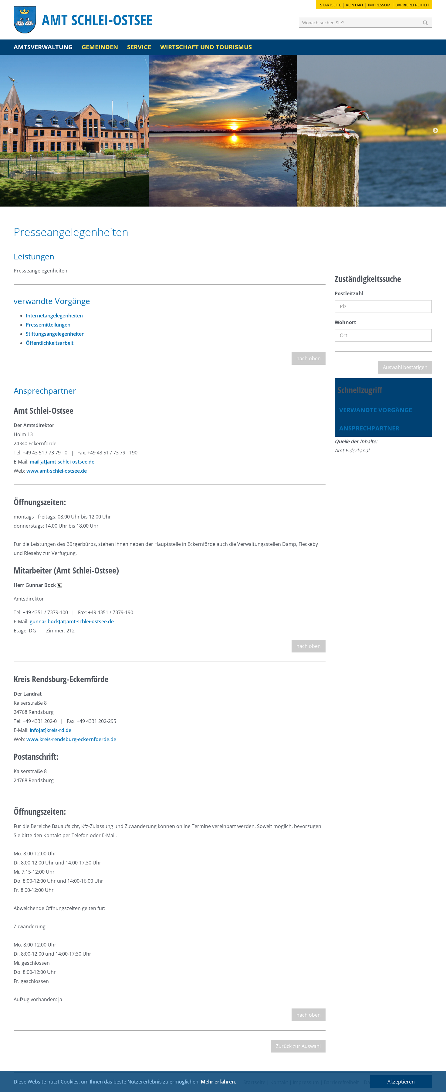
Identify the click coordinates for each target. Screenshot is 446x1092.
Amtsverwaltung (43, 47)
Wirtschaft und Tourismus (206, 47)
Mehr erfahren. (218, 1081)
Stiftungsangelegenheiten (55, 333)
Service (139, 47)
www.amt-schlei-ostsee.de (56, 470)
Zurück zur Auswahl (298, 1046)
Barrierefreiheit (412, 5)
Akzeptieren (401, 1081)
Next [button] (435, 131)
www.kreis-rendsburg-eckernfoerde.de (71, 739)
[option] (74, 131)
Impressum (379, 5)
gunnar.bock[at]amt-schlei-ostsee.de (72, 621)
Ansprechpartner (369, 428)
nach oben (308, 358)
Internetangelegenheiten (54, 315)
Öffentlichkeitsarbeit (49, 343)
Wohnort (345, 322)
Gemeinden (100, 47)
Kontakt (354, 5)
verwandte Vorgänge (375, 410)
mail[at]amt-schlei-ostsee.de (62, 461)
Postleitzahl (349, 293)
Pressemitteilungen (48, 324)
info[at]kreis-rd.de (50, 730)
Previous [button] (11, 131)
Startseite (330, 5)
